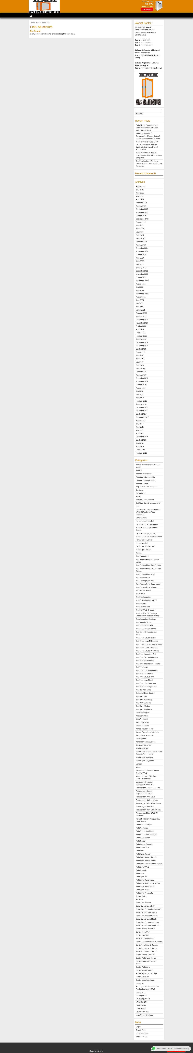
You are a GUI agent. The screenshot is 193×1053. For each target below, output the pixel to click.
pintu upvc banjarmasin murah (148, 883)
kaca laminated (142, 716)
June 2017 (140, 427)
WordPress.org (142, 1037)
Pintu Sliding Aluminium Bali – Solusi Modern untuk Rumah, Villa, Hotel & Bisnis (147, 127)
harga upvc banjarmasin (145, 546)
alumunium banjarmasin (145, 477)
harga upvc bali (142, 543)
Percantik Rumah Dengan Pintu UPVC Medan (148, 820)
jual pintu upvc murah (144, 680)
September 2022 (142, 281)
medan (138, 767)
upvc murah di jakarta (144, 1015)
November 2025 (142, 212)
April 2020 (140, 329)
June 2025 (140, 229)
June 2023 (140, 261)
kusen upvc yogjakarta (145, 761)
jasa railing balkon (143, 591)
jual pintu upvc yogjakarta (146, 687)
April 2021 (140, 307)
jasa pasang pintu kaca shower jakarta (148, 569)
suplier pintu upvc (143, 967)
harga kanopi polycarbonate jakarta (147, 529)
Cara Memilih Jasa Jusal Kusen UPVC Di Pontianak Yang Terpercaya (148, 512)
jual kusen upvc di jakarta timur (149, 644)
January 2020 (141, 339)
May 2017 (139, 430)
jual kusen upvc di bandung (147, 641)
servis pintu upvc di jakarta (147, 952)
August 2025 (141, 222)
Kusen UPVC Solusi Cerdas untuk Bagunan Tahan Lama (149, 753)
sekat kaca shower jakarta (146, 912)
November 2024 (142, 251)
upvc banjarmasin (143, 999)
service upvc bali (142, 935)
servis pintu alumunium (145, 939)
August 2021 (141, 297)
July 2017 (139, 424)
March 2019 (140, 368)
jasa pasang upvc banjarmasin (148, 584)
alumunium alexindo (144, 474)
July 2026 (139, 190)
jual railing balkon (143, 690)
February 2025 (141, 242)
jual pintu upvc (142, 667)
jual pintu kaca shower (145, 661)
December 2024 (142, 248)
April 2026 (140, 199)
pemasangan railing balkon (147, 800)
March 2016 (140, 450)
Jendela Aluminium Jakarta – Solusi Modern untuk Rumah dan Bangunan (149, 155)
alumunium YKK (142, 484)
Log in (138, 1027)
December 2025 (142, 209)
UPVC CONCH (141, 1002)
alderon (139, 471)
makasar (139, 764)
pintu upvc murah (142, 890)
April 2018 (140, 398)
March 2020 (140, 333)
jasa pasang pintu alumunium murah (147, 560)
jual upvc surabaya (143, 703)
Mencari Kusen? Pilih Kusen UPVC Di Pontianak (147, 777)
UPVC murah (141, 1009)
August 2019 (141, 352)
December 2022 (142, 271)
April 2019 (140, 365)
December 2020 (142, 320)
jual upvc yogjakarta (144, 709)
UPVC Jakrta (141, 1005)
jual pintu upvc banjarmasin (147, 670)
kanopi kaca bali (142, 722)
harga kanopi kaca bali (145, 521)
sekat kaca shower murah (146, 919)
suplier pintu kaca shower (146, 958)
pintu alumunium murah (145, 831)
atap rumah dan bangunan (147, 487)
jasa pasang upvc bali (145, 581)
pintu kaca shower (143, 854)
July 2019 (139, 355)
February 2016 (141, 453)
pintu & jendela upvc (144, 825)
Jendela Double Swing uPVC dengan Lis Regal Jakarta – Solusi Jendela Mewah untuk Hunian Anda (147, 146)
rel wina (139, 899)
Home (33, 22)
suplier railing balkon (144, 970)
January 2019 (141, 375)
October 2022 (141, 277)
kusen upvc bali (142, 748)
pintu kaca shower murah (146, 860)
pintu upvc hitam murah (145, 886)
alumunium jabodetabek (145, 480)
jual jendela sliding (143, 622)
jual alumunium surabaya (146, 619)
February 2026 (141, 203)
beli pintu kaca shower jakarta (148, 503)
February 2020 (141, 336)
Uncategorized (141, 996)
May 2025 (139, 232)
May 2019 (139, 362)
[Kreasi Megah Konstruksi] (44, 13)
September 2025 (142, 219)
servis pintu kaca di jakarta (147, 945)
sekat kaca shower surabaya (147, 922)
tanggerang (140, 992)
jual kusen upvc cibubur (145, 638)
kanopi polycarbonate (144, 729)
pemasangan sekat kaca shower (149, 803)
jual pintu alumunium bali (146, 654)
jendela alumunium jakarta (146, 600)
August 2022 (141, 284)
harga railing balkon (144, 540)
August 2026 (141, 186)
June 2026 (140, 193)
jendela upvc (141, 604)
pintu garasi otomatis (144, 844)
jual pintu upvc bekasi (144, 674)
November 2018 (142, 381)
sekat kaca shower (143, 903)
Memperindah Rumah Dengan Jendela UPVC (147, 771)
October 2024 (141, 255)
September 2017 (142, 417)
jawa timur (140, 594)
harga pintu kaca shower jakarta (149, 537)
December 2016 (142, 437)
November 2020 (142, 323)
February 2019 (141, 372)
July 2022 (139, 287)
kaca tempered (142, 719)
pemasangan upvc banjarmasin (148, 810)
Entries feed (141, 1030)
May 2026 (139, 196)
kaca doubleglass (143, 713)
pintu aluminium (142, 828)
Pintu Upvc (140, 873)
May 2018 (139, 394)
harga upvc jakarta (143, 550)
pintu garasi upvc (143, 847)
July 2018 (139, 391)
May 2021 (139, 303)
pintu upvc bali (142, 877)
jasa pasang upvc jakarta (146, 587)
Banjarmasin (141, 493)
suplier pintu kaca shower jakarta (146, 962)
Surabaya (139, 983)
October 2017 (141, 414)
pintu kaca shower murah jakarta (149, 864)
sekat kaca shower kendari (146, 916)
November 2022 (142, 274)
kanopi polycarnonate (144, 735)
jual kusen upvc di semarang (147, 651)
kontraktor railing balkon (145, 742)
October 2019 (141, 349)
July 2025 (139, 225)
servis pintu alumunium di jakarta (149, 942)
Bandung (139, 490)
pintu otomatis (141, 870)
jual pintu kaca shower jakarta (148, 664)
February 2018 (141, 401)
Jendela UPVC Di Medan (145, 610)
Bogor (138, 506)
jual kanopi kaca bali (144, 626)
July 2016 (139, 443)
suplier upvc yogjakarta (145, 980)
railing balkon (141, 896)
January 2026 (141, 206)
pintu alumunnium (143, 838)
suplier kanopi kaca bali (145, 955)
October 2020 (141, 326)
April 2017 (140, 433)
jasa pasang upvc (143, 578)
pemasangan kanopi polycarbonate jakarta (144, 792)
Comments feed (142, 1033)
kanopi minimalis (142, 726)
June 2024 (140, 258)
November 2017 (142, 411)
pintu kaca (140, 851)
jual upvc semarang (144, 700)
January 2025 (141, 245)
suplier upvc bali (142, 977)
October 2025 (141, 216)
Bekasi (138, 497)
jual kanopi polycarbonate (146, 629)
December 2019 (142, 342)
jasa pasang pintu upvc (145, 574)
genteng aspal (141, 518)
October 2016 (141, 440)
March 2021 (140, 310)
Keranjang (147, 9)
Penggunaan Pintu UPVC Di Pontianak (147, 814)
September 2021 (142, 294)
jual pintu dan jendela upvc (147, 657)
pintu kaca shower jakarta (146, 857)
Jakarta (138, 553)
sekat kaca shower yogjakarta (148, 925)
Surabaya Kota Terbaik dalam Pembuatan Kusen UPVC (147, 988)
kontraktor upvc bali (143, 745)
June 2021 (140, 300)
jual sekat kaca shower (145, 693)
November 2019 (142, 346)
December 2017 (142, 407)
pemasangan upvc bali (145, 807)
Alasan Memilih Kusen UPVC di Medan (148, 466)
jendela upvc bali (143, 607)
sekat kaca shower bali (145, 906)
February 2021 (141, 313)
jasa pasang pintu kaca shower (148, 565)
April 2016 (140, 446)
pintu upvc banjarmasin (145, 880)
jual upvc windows (143, 706)
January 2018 (141, 404)
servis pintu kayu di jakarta (147, 948)
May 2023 (139, 264)
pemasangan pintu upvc (145, 797)
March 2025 (140, 238)
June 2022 (140, 290)
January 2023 (141, 268)
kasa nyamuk (141, 739)
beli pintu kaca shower (145, 500)
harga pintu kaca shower (146, 533)
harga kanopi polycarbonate (147, 524)
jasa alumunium (142, 556)
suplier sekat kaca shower (146, 974)
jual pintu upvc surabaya (146, 683)
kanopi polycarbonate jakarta (147, 732)
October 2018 (141, 385)
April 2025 (140, 235)
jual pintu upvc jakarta (145, 677)
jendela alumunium (143, 597)
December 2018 (142, 378)
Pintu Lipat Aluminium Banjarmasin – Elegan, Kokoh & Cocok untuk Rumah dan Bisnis (148, 136)
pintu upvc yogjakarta (144, 893)
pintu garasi (140, 841)
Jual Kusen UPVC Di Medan (147, 648)
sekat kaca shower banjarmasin (148, 909)
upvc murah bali (142, 1012)
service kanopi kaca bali (145, 929)
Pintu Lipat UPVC (142, 867)
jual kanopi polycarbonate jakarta (146, 633)
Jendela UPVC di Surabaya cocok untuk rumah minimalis (148, 614)
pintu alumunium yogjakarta (146, 834)
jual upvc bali (141, 696)
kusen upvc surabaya (144, 757)
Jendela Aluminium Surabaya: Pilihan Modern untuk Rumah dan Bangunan (149, 163)
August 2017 (141, 420)
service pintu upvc (143, 932)
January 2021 (141, 316)
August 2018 (141, 388)
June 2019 (140, 359)
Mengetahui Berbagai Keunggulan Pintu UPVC (145, 783)
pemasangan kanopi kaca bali (148, 788)
